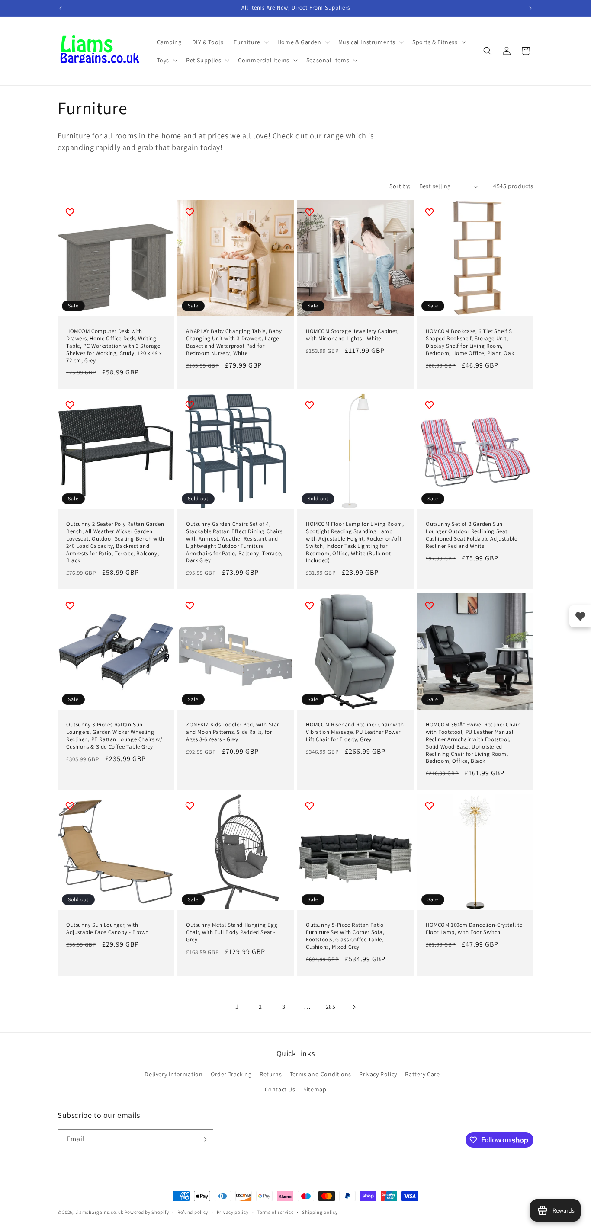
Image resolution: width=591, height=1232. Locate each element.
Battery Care (422, 1074)
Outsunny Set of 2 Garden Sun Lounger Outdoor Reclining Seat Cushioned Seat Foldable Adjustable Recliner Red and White (471, 535)
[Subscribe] (203, 1139)
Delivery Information (173, 1074)
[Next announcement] (530, 8)
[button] (250, 42)
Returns (271, 1074)
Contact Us (280, 1089)
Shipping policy (320, 1212)
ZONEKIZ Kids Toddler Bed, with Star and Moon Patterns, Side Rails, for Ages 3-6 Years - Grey (232, 732)
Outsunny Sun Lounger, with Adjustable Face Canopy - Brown (107, 929)
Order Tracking (231, 1074)
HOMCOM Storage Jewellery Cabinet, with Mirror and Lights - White (352, 335)
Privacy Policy (378, 1074)
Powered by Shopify (147, 1212)
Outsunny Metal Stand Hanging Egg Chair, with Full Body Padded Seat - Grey (231, 932)
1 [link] (237, 1006)
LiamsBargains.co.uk (99, 1212)
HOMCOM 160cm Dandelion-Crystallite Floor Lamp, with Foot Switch (474, 929)
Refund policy (192, 1212)
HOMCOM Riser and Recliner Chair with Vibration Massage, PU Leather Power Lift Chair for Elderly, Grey (355, 732)
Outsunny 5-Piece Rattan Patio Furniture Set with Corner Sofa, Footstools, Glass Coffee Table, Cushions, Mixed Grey (345, 936)
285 (331, 1007)
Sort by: (399, 186)
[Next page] (353, 1007)
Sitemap (314, 1089)
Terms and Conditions (320, 1074)
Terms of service (275, 1212)
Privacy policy (233, 1212)
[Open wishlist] (580, 616)
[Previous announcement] (60, 8)
